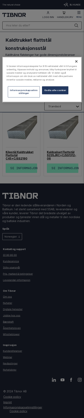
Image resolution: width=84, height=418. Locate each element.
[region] (42, 79)
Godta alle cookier (55, 90)
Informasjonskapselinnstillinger (24, 92)
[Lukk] (76, 61)
